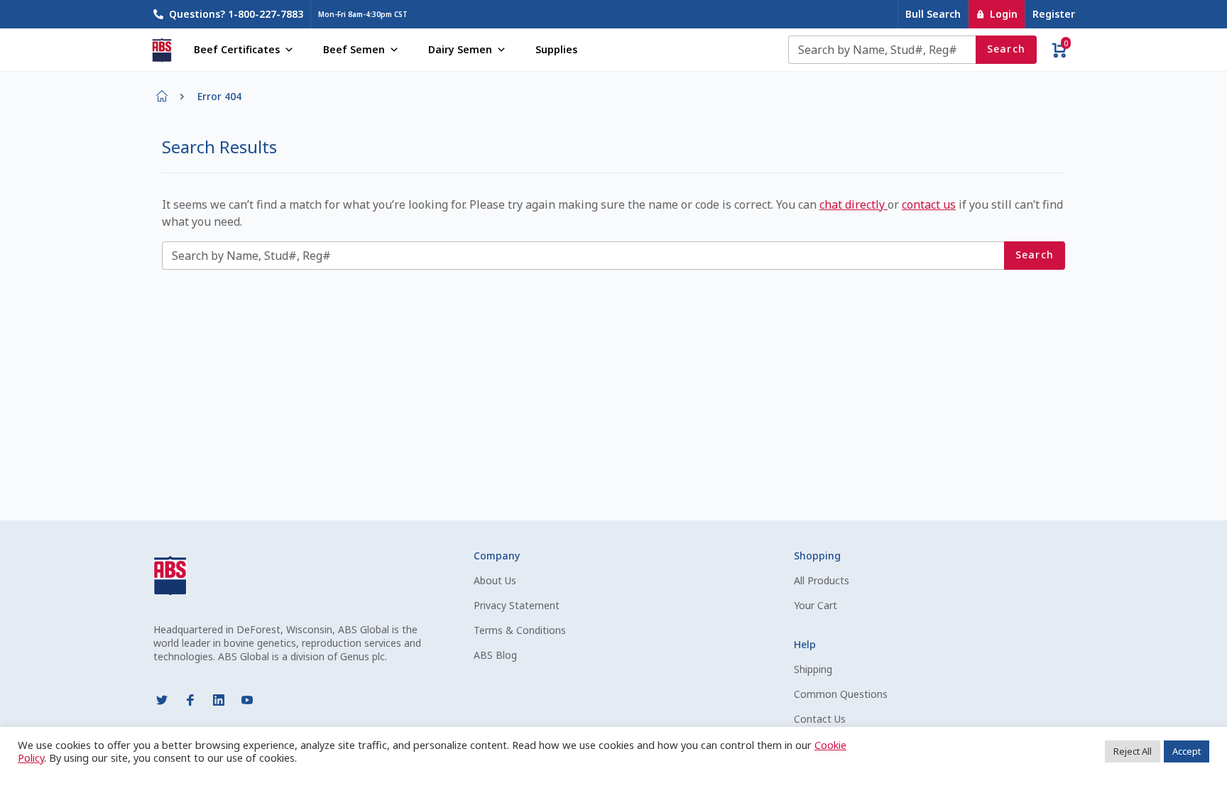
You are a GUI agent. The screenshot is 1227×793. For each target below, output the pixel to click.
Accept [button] (1186, 751)
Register (1053, 14)
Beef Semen (354, 49)
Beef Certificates (237, 49)
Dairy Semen (460, 49)
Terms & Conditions (520, 630)
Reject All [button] (1132, 751)
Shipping (813, 669)
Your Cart (815, 605)
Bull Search (933, 14)
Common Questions (841, 694)
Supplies (556, 49)
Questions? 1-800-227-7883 (236, 14)
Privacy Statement (517, 605)
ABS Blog (495, 655)
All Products (821, 580)
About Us (495, 580)
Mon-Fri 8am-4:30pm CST (363, 14)
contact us (929, 204)
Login (1004, 14)
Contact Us (820, 719)
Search (1006, 48)
